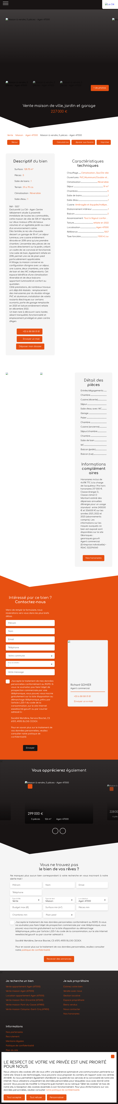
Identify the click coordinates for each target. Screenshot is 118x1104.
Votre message (16, 672)
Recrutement (12, 1036)
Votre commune (16, 656)
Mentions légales (15, 1041)
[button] (99, 88)
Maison (19, 135)
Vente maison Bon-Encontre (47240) (24, 1000)
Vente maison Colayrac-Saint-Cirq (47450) (27, 1009)
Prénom (12, 623)
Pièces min (84, 907)
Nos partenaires (14, 1032)
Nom (10, 631)
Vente (10, 135)
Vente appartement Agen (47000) (23, 986)
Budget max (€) (20, 907)
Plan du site (12, 1050)
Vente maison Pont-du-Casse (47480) (25, 1005)
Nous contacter (71, 1009)
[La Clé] (110, 3)
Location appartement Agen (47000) (25, 995)
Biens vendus (70, 1005)
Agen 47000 (31, 135)
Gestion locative (71, 995)
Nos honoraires (71, 1014)
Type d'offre (16, 898)
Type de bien (50, 898)
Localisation (83, 898)
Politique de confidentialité (20, 1045)
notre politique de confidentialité (62, 1090)
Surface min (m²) (53, 907)
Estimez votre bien (73, 986)
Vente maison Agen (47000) (20, 991)
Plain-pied (51, 915)
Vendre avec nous (72, 991)
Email (11, 639)
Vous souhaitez (13, 662)
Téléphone (13, 647)
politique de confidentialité (36, 950)
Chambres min (19, 915)
